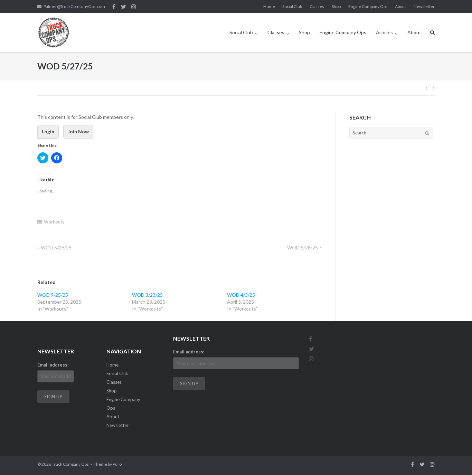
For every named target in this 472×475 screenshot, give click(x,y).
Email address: (52, 365)
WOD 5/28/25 (302, 247)
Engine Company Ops (368, 6)
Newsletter (424, 6)
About (400, 6)
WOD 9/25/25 (52, 295)
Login (48, 131)
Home (269, 6)
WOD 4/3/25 (241, 295)
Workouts (54, 222)
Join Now (78, 131)
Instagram (133, 6)
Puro (117, 464)
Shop (336, 6)
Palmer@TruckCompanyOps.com (74, 6)
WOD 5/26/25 (56, 247)
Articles (384, 32)
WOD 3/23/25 (147, 295)
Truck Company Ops (70, 464)
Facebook (113, 6)
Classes (317, 6)
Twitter (123, 6)
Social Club (292, 6)
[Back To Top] (454, 458)
